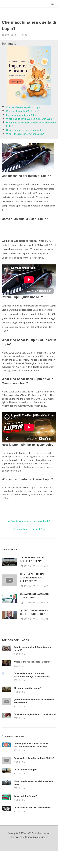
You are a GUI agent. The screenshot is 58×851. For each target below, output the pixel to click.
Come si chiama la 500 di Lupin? (22, 111)
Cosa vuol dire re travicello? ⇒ (29, 529)
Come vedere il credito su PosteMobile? (34, 758)
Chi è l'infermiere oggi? (25, 769)
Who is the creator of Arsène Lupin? (25, 134)
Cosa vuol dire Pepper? (25, 796)
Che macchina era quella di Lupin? (23, 107)
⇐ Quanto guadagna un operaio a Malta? (29, 521)
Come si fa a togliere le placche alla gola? (35, 714)
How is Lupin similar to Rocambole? (24, 130)
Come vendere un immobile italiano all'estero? (32, 577)
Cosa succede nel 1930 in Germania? (32, 807)
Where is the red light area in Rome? (32, 662)
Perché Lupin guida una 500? (21, 115)
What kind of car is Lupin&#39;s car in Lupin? (30, 119)
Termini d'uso (16, 837)
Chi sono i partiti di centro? (28, 688)
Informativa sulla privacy (36, 837)
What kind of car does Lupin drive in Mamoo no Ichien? (31, 124)
